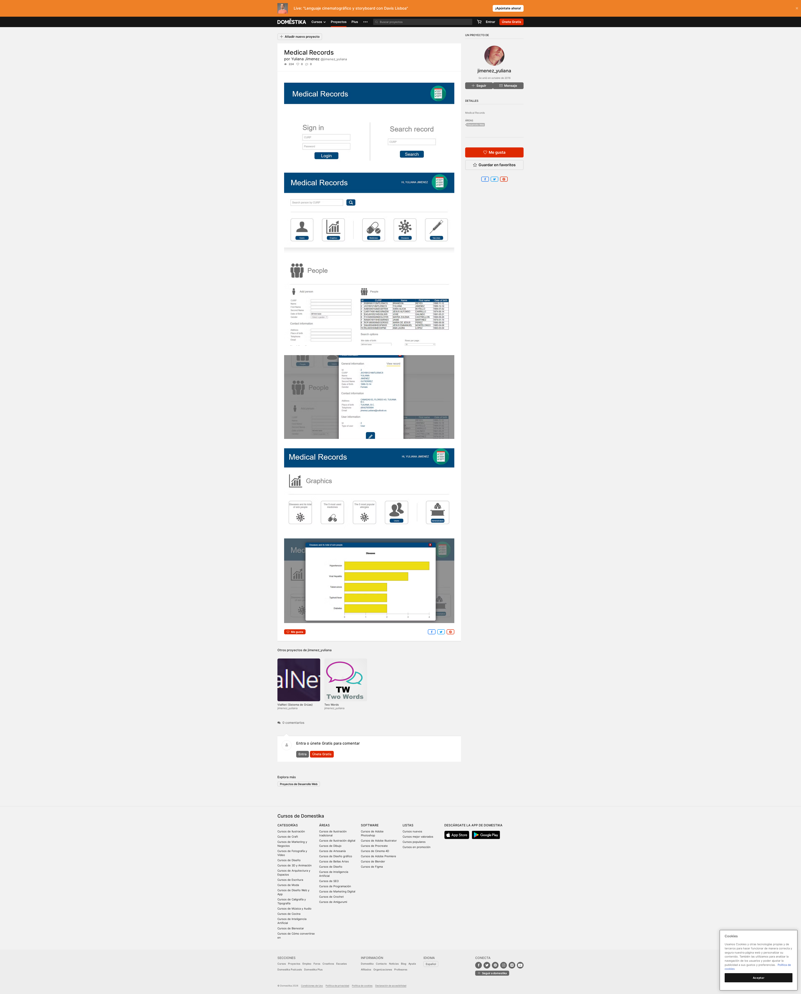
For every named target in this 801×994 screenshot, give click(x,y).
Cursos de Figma (372, 866)
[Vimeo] (512, 965)
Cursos (281, 963)
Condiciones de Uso (312, 985)
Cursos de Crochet (331, 896)
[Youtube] (520, 965)
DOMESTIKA (291, 22)
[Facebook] (478, 965)
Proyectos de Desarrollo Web (298, 784)
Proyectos (338, 22)
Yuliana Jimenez (319, 59)
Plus (354, 22)
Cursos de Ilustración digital (337, 840)
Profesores (400, 969)
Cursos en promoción (417, 847)
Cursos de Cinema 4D (375, 851)
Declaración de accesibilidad (390, 985)
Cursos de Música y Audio (294, 908)
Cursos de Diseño (289, 860)
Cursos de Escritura (290, 879)
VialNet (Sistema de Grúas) (295, 704)
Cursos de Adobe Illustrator (379, 840)
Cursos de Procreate (374, 845)
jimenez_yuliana (320, 650)
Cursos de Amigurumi (333, 902)
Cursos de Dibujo (330, 845)
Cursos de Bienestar (290, 928)
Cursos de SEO (329, 881)
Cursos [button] (317, 22)
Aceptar (758, 977)
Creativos (328, 963)
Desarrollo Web (475, 124)
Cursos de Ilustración (291, 831)
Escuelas (341, 963)
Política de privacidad (337, 985)
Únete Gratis (321, 754)
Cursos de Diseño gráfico (335, 856)
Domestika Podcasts (289, 969)
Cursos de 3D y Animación (294, 865)
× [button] (796, 8)
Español (431, 964)
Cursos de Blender (373, 861)
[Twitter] (487, 965)
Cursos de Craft (287, 836)
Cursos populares (414, 841)
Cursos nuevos (412, 831)
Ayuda (412, 963)
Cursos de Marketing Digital (337, 891)
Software (370, 825)
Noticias (394, 963)
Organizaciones (382, 969)
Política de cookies (362, 985)
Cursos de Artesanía (332, 851)
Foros (317, 963)
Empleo (306, 963)
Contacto (381, 963)
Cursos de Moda (288, 885)
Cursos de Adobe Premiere (378, 856)
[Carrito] (479, 22)
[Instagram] (503, 965)
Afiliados (366, 969)
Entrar (490, 22)
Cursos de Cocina (288, 913)
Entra (302, 754)
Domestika (367, 963)
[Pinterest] (495, 965)
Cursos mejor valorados (418, 836)
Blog (403, 963)
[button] (365, 22)
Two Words (331, 704)
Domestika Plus (313, 969)
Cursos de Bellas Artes (334, 861)
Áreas (324, 825)
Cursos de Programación (335, 886)
